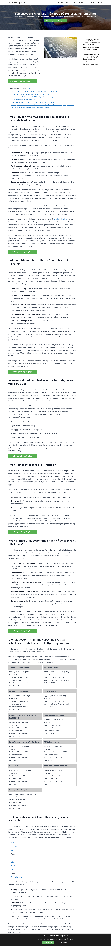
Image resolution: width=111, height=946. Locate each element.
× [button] (109, 935)
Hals (12, 869)
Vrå (12, 862)
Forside (60, 2)
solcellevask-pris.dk (60, 219)
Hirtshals (14, 842)
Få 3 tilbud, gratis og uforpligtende (55, 21)
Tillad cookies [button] (48, 942)
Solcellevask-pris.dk (16, 2)
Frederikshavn (16, 877)
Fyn (74, 2)
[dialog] (55, 940)
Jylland (68, 2)
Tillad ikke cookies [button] (62, 942)
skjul (28, 88)
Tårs (12, 850)
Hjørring (14, 846)
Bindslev (14, 865)
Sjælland (81, 2)
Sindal (13, 858)
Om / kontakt (90, 2)
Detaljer (71, 939)
